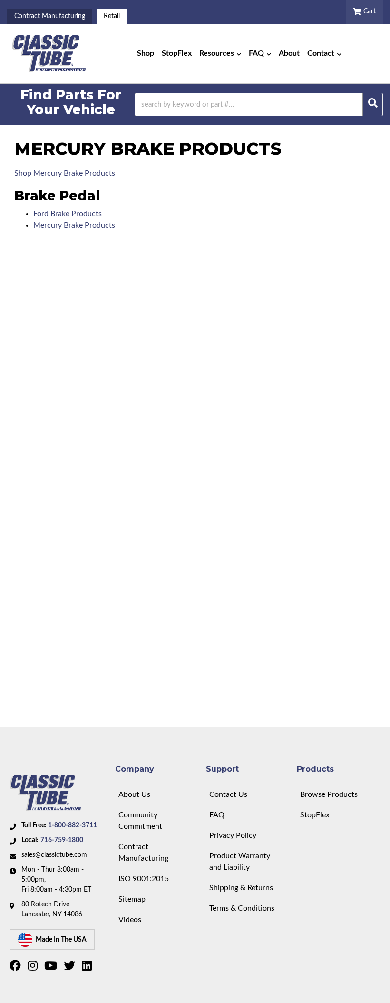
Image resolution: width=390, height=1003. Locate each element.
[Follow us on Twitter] (71, 968)
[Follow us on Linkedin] (88, 968)
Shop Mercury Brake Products (64, 173)
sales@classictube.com (54, 855)
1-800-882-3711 (72, 825)
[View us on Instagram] (34, 968)
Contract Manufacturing (49, 16)
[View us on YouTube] (51, 968)
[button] (220, 53)
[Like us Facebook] (16, 968)
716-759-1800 (61, 840)
